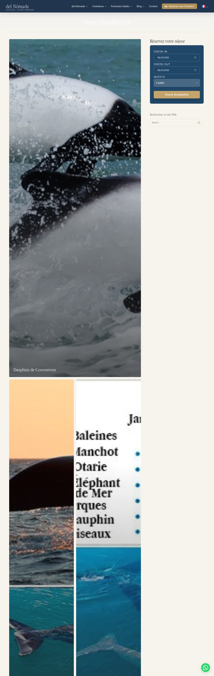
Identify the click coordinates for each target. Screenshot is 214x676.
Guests (159, 77)
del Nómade (17, 6)
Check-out (162, 64)
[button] (205, 667)
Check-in (160, 51)
